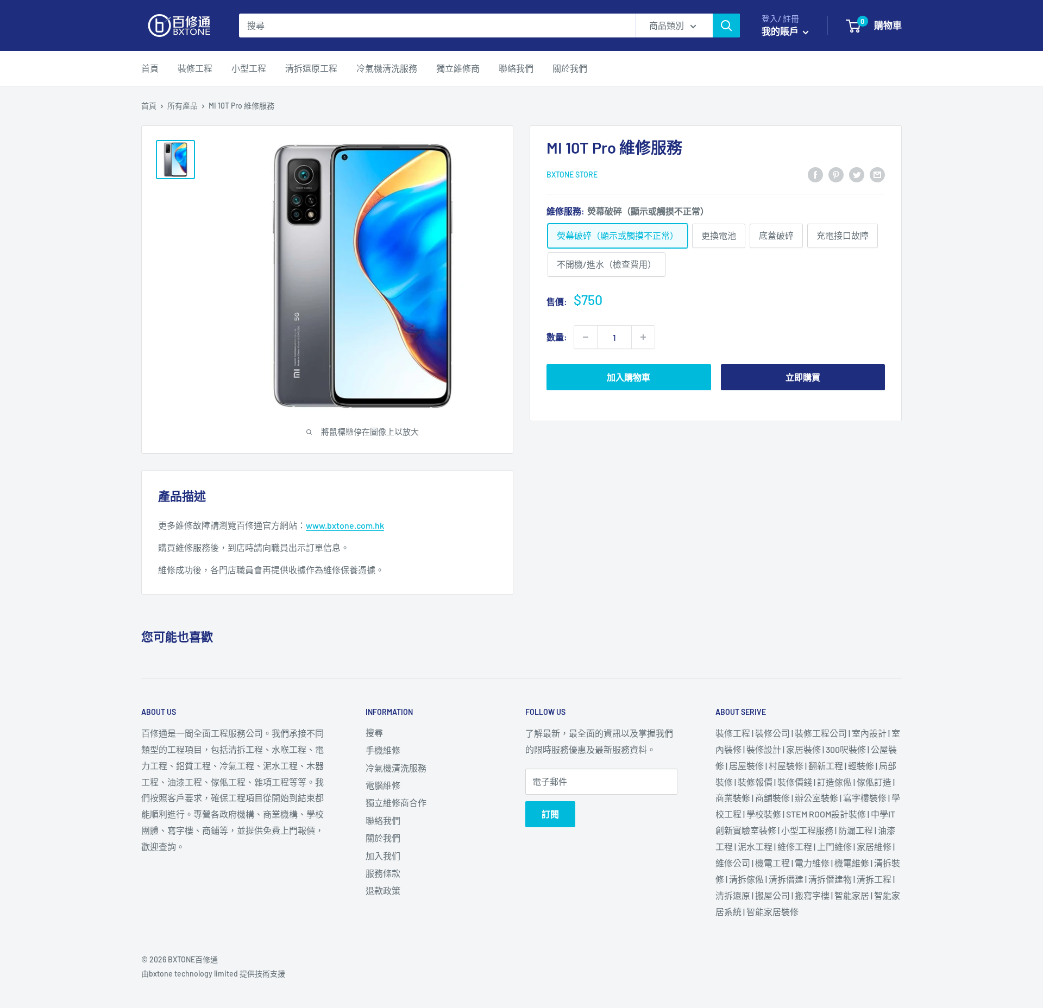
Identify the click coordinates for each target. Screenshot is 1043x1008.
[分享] (815, 174)
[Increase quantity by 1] (643, 337)
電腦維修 (383, 785)
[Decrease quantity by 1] (585, 337)
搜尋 (374, 732)
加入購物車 (628, 377)
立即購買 (803, 377)
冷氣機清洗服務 (386, 68)
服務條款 (383, 873)
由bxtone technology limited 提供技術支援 (213, 973)
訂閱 (550, 814)
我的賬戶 (781, 31)
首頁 (150, 68)
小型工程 (248, 68)
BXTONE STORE (572, 174)
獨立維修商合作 (396, 802)
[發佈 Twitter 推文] (856, 174)
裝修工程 (195, 68)
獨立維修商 (458, 68)
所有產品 (182, 105)
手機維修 (383, 750)
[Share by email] (877, 174)
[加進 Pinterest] (836, 174)
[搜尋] (726, 25)
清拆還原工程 (311, 68)
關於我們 (569, 68)
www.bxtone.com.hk (345, 525)
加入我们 (383, 856)
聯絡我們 (516, 68)
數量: (556, 337)
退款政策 (383, 890)
